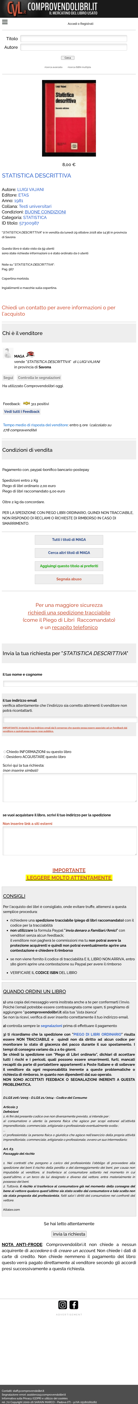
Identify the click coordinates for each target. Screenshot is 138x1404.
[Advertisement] (69, 1341)
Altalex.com (11, 1209)
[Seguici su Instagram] (62, 1308)
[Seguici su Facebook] (73, 1308)
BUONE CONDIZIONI (45, 211)
